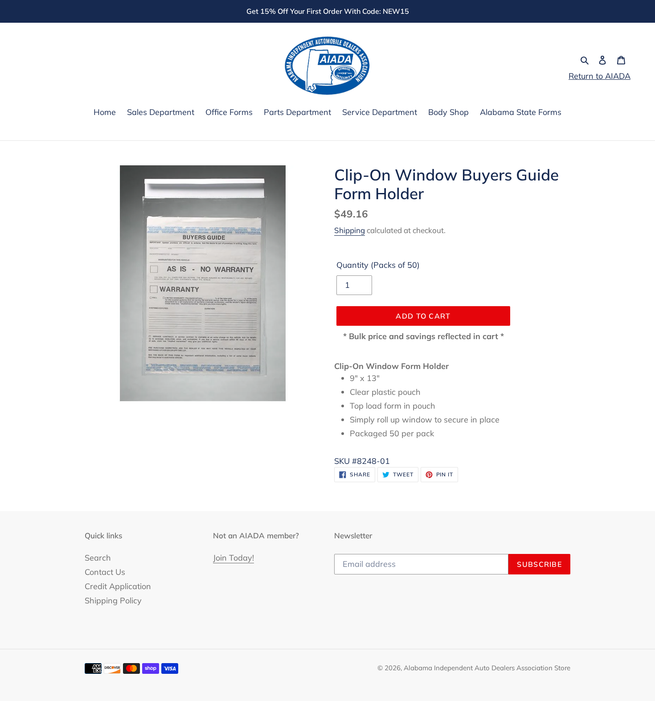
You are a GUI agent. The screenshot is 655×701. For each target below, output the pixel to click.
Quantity (378, 265)
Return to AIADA (599, 76)
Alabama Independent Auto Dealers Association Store (487, 668)
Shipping (349, 230)
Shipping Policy (113, 600)
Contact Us (105, 572)
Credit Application (118, 586)
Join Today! (233, 558)
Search (98, 558)
